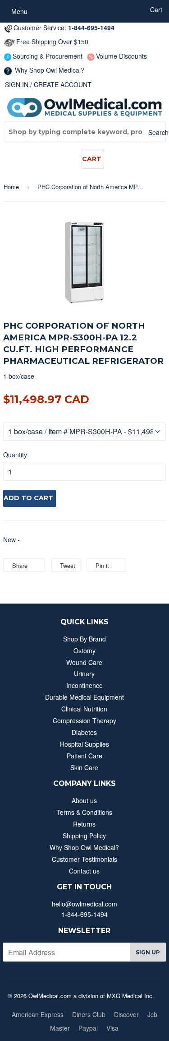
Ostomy (84, 650)
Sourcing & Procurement (47, 55)
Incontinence (84, 685)
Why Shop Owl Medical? (48, 69)
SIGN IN (16, 84)
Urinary (84, 673)
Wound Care (84, 662)
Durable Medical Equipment (84, 697)
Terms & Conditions (84, 812)
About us (84, 800)
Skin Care (84, 767)
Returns (84, 823)
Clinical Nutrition (84, 708)
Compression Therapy (84, 720)
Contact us (84, 870)
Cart (91, 159)
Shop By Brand (84, 638)
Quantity (15, 454)
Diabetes (84, 732)
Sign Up (148, 952)
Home (11, 186)
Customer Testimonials (84, 859)
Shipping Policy (84, 835)
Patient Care (84, 755)
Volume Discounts (121, 55)
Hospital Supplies (84, 743)
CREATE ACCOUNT (62, 84)
